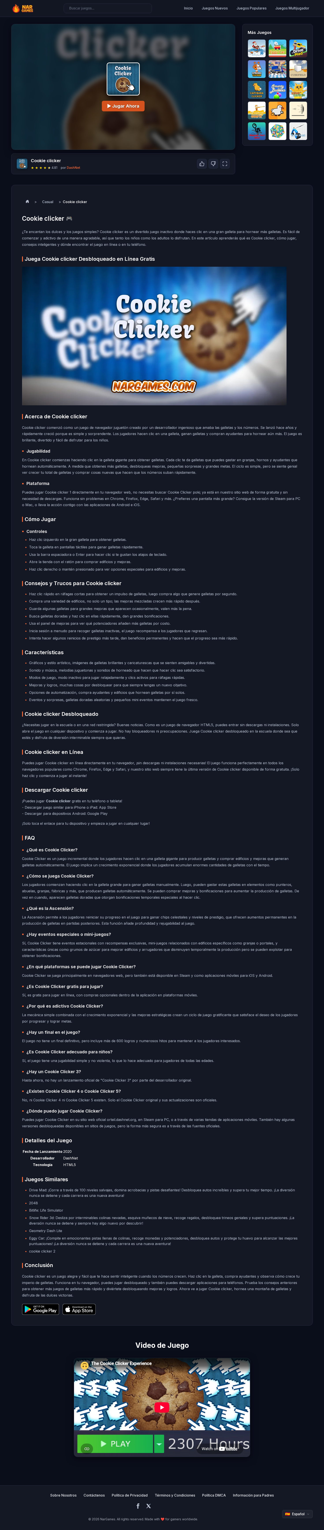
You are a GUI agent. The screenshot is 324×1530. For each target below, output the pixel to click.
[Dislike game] (213, 164)
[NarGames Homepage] (23, 8)
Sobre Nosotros (63, 1495)
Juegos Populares (251, 8)
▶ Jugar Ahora (123, 106)
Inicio (188, 8)
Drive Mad (37, 1190)
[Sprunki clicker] (257, 69)
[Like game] (202, 164)
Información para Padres (253, 1495)
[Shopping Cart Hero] (257, 131)
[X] (148, 1506)
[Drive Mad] (298, 48)
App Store (107, 807)
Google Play (97, 813)
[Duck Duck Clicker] (277, 110)
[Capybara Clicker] (257, 90)
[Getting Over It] (257, 110)
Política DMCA (214, 1495)
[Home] (27, 202)
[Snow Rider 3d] (257, 48)
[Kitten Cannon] (298, 90)
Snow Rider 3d (41, 1218)
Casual (47, 202)
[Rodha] (298, 110)
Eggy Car (36, 1238)
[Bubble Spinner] (277, 131)
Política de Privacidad (130, 1495)
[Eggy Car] (277, 48)
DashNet (73, 167)
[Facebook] (138, 1506)
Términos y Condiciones (175, 1495)
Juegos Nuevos (215, 8)
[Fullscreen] (225, 164)
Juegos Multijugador (292, 8)
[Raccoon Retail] (277, 69)
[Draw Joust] (298, 131)
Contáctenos (94, 1495)
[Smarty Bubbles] (277, 90)
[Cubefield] (298, 69)
